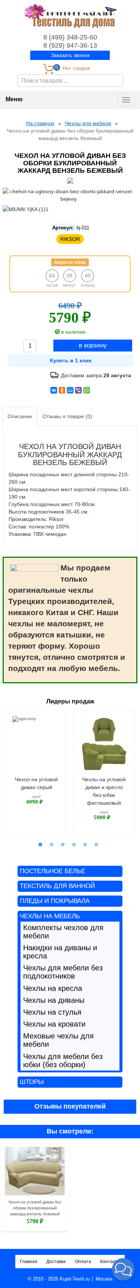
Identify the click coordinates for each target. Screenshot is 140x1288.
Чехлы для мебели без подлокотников (63, 972)
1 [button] (40, 844)
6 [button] (96, 844)
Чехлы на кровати (54, 1024)
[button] (123, 1269)
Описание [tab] (19, 416)
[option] (36, 772)
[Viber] (78, 390)
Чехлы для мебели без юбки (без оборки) (63, 1060)
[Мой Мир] (70, 390)
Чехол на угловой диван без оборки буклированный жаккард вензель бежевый (34, 1208)
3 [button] (63, 844)
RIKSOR (70, 239)
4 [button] (74, 844)
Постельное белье (52, 871)
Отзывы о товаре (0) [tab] (67, 416)
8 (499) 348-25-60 (70, 37)
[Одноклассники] (62, 390)
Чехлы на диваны (53, 1000)
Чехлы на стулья (52, 1012)
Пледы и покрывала (55, 900)
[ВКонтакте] (53, 390)
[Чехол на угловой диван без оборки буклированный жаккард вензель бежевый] (35, 1172)
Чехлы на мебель (50, 916)
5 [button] (85, 844)
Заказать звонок (70, 55)
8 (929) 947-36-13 (70, 45)
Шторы (32, 1081)
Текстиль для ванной (57, 886)
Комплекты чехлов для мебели (63, 931)
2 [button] (51, 844)
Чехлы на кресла (52, 988)
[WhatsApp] (86, 390)
